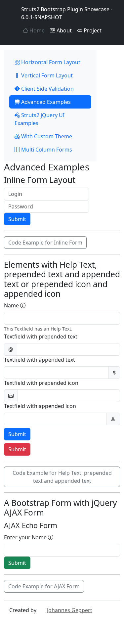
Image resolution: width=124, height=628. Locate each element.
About (63, 30)
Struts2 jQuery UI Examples (39, 119)
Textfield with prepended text (40, 336)
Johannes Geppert (69, 610)
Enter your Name (26, 537)
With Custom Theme (46, 136)
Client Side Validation (47, 88)
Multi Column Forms (46, 149)
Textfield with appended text (39, 359)
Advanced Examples (45, 102)
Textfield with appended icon (40, 406)
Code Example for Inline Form (45, 242)
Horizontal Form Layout (50, 62)
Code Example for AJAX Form (44, 586)
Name (12, 305)
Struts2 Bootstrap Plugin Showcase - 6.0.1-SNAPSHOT (66, 13)
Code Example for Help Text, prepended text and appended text (62, 476)
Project (92, 30)
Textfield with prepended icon (41, 382)
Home (36, 30)
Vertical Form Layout (46, 75)
